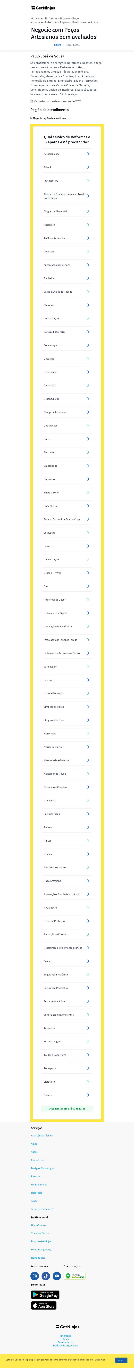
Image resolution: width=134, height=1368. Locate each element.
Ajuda (66, 1339)
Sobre (57, 44)
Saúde (34, 1200)
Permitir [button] (121, 1360)
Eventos (35, 1176)
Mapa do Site (38, 1257)
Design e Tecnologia (42, 1168)
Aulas (34, 1143)
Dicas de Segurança (41, 1249)
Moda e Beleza (39, 1184)
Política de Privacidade (65, 1345)
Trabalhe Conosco (41, 1233)
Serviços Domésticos (42, 1209)
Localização (73, 44)
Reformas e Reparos (57, 18)
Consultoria (37, 1160)
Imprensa (65, 1335)
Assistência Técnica (42, 1135)
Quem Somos (38, 1225)
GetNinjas (37, 18)
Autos (34, 1151)
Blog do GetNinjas (41, 1241)
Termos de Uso (66, 1342)
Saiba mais (100, 1359)
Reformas (36, 1192)
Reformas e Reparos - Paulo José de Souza (71, 22)
